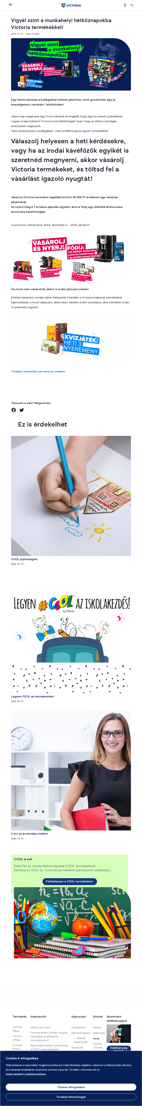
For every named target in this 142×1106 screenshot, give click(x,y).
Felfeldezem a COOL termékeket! (69, 881)
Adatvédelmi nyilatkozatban (26, 1074)
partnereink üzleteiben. (93, 870)
